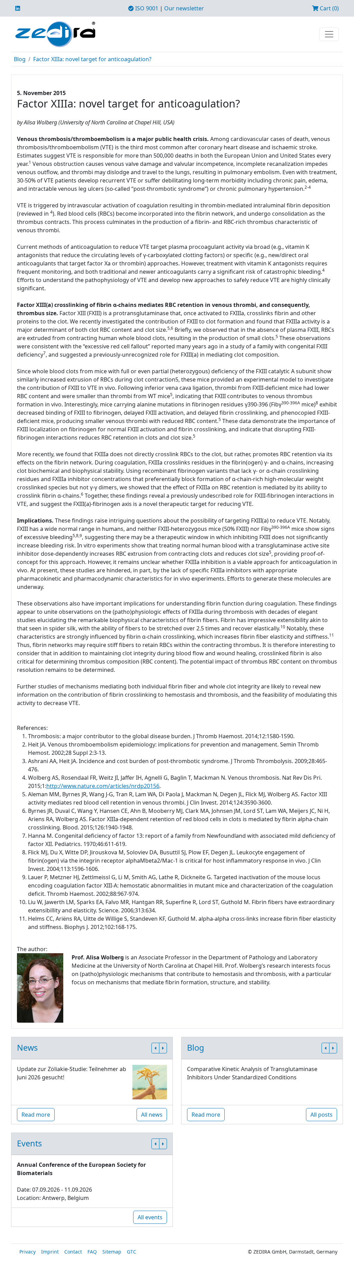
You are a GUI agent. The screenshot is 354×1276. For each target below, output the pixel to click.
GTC (131, 1251)
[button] (155, 1048)
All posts (321, 1114)
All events (150, 1217)
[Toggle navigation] (329, 34)
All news (151, 1114)
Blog (20, 59)
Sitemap (111, 1251)
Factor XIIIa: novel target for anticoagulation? (92, 59)
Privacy (27, 1251)
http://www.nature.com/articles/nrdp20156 (102, 786)
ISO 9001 (146, 8)
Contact (73, 1251)
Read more (35, 1114)
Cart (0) (328, 8)
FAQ (92, 1251)
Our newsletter (184, 8)
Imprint (50, 1251)
